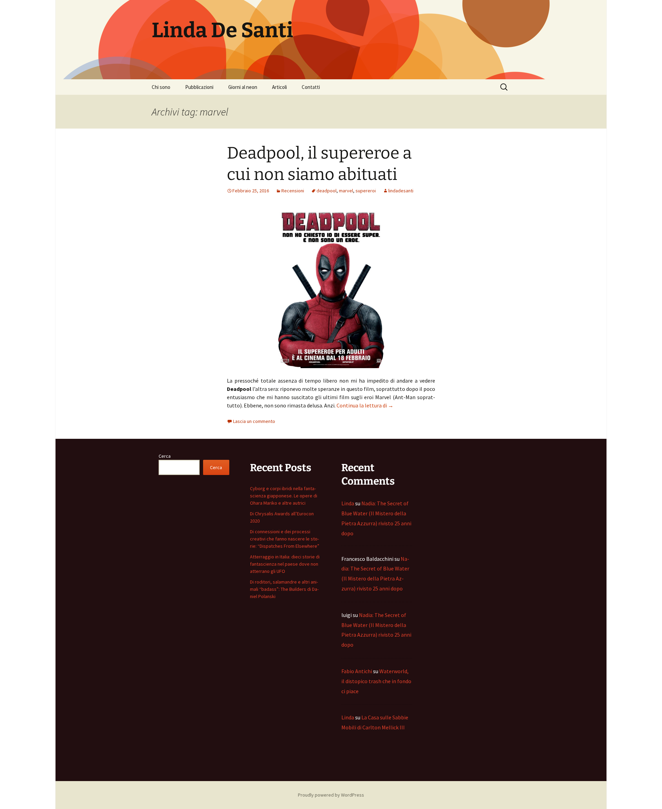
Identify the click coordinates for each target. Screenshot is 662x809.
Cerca (165, 456)
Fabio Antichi (356, 671)
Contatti (311, 87)
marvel (346, 191)
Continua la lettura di (365, 405)
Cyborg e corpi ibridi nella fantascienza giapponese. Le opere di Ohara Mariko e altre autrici (283, 495)
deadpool (327, 191)
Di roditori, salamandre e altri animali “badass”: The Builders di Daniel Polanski (284, 589)
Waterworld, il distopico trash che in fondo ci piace (376, 681)
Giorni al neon (242, 87)
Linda (347, 503)
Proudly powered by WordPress (331, 795)
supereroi (365, 191)
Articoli (279, 87)
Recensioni (292, 191)
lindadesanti (400, 191)
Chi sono (161, 87)
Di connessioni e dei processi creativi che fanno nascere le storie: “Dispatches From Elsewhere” (284, 538)
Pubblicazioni (199, 87)
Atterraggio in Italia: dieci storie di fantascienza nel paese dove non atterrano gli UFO (285, 564)
